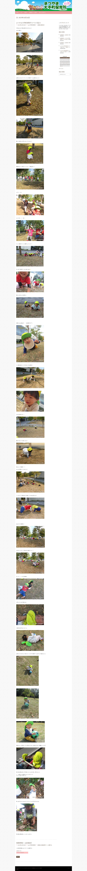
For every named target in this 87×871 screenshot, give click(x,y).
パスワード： (19, 850)
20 (66, 63)
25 (63, 64)
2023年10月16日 (22, 25)
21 (67, 63)
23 (60, 64)
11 (63, 61)
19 (64, 63)
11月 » (62, 68)
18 (63, 63)
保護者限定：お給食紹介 (24, 843)
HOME (17, 12)
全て (21, 12)
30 (60, 66)
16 (60, 63)
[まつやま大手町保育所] (43, 0)
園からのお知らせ (42, 12)
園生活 (26, 12)
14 (67, 61)
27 (66, 64)
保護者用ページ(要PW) (33, 12)
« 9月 (60, 68)
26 (64, 64)
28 (67, 64)
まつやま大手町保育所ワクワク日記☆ (28, 23)
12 (64, 61)
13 (66, 61)
